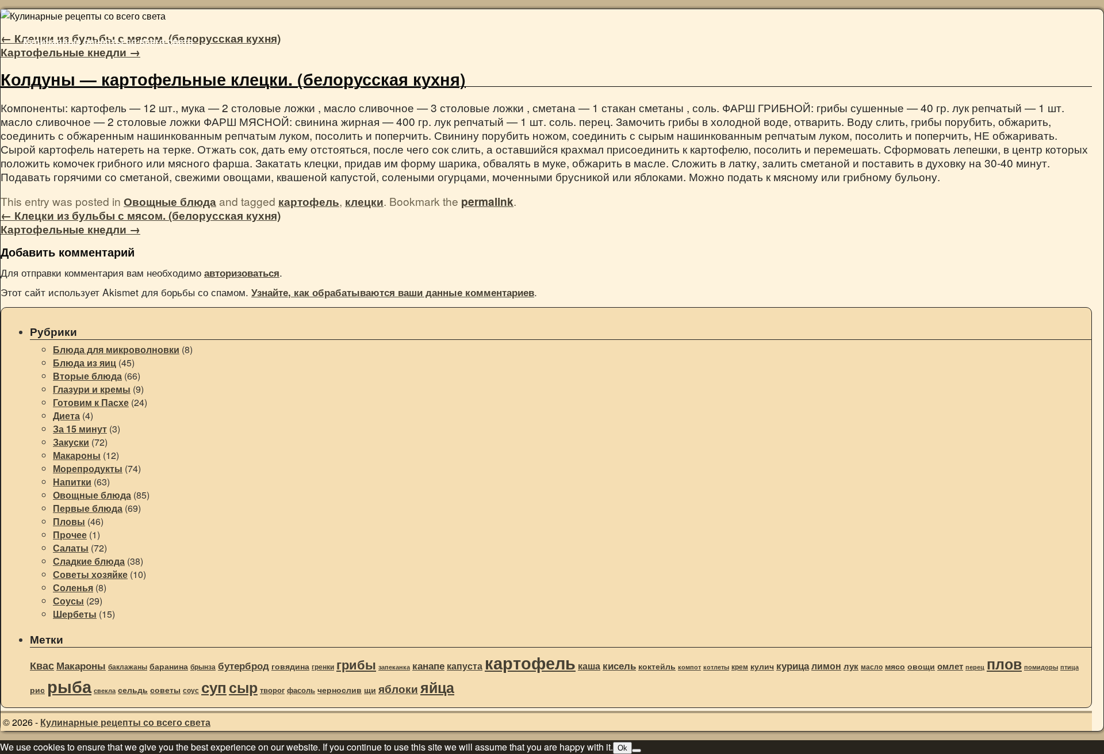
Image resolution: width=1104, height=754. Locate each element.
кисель (619, 665)
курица (792, 665)
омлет (950, 666)
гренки (323, 667)
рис (37, 689)
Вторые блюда (87, 375)
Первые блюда (87, 508)
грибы (356, 664)
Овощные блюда (170, 201)
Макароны (77, 455)
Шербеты (75, 614)
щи (370, 689)
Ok (622, 748)
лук (851, 666)
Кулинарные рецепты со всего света (108, 41)
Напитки (72, 481)
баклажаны (127, 667)
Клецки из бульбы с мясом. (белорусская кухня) (141, 215)
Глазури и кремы (92, 389)
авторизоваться (241, 273)
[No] (636, 750)
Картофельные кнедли (70, 52)
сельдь (133, 689)
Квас (42, 665)
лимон (826, 665)
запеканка (394, 667)
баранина (169, 666)
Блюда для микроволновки (116, 349)
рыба (69, 686)
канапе (428, 665)
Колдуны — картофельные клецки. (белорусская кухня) (233, 79)
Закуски (71, 442)
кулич (762, 666)
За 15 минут (80, 428)
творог (272, 690)
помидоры (1041, 667)
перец (974, 667)
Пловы (69, 521)
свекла (105, 690)
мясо (895, 666)
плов (1004, 663)
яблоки (398, 688)
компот (689, 667)
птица (1069, 667)
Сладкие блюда (89, 561)
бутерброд (243, 665)
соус (191, 690)
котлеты (716, 667)
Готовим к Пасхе (91, 402)
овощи (921, 666)
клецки (364, 201)
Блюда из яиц (84, 362)
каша (589, 665)
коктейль (657, 666)
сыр (243, 687)
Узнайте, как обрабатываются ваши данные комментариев (392, 292)
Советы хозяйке (90, 574)
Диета (66, 415)
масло (872, 667)
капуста (464, 665)
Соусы (68, 600)
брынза (203, 667)
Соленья (73, 587)
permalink (487, 201)
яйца (437, 687)
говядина (290, 666)
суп (214, 687)
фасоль (301, 690)
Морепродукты (87, 468)
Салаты (71, 547)
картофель (308, 201)
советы (165, 689)
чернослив (339, 689)
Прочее (70, 534)
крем (739, 667)
